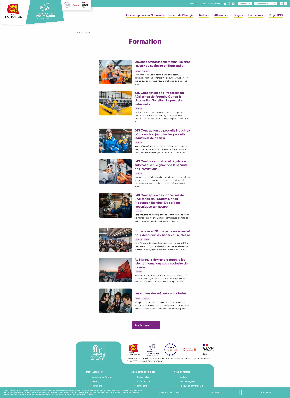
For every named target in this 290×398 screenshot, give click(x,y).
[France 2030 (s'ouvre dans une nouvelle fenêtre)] (67, 5)
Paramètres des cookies (169, 392)
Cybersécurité (143, 381)
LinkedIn (233, 3)
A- (285, 3)
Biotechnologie (144, 376)
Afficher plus (142, 325)
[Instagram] (229, 3)
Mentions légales (187, 381)
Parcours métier (214, 3)
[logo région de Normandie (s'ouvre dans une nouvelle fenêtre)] (133, 349)
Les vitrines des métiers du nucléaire (160, 293)
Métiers (137, 71)
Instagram (229, 3)
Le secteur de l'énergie (102, 376)
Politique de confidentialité (191, 385)
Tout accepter (264, 392)
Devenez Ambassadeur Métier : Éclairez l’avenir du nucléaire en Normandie (162, 64)
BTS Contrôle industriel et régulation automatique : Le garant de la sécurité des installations (161, 165)
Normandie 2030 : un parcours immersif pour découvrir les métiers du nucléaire (162, 233)
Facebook (225, 3)
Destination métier (197, 3)
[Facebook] (225, 3)
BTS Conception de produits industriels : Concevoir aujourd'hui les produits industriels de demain (163, 134)
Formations (97, 385)
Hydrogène (142, 385)
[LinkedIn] (233, 3)
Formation (146, 71)
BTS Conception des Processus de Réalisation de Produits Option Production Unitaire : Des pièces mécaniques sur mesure (159, 200)
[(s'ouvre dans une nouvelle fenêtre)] (85, 5)
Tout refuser (217, 392)
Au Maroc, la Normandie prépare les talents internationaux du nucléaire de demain (161, 263)
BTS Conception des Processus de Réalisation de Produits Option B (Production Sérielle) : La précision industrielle (159, 98)
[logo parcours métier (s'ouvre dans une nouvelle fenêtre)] (152, 349)
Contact (183, 376)
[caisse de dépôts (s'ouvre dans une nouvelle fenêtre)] (76, 5)
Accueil (78, 32)
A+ (281, 3)
